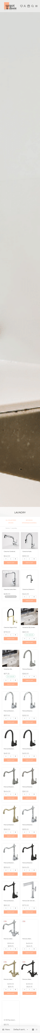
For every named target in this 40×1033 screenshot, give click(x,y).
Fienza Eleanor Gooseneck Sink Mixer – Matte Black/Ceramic (27, 749)
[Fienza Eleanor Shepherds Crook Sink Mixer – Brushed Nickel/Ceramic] (29, 776)
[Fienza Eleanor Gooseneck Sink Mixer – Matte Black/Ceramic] (29, 738)
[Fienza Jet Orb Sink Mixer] (29, 890)
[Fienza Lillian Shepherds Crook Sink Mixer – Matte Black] (29, 968)
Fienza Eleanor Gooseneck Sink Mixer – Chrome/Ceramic (28, 711)
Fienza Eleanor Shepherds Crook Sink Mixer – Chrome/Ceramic (9, 862)
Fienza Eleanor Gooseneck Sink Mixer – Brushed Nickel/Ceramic (27, 669)
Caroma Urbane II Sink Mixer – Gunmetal (28, 589)
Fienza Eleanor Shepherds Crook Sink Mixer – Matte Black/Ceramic (10, 900)
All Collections (11, 520)
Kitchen (10, 523)
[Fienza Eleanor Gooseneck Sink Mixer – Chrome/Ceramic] (29, 700)
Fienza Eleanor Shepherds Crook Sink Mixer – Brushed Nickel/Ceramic (29, 786)
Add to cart (10, 562)
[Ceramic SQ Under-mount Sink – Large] (29, 616)
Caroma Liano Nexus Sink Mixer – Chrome (10, 589)
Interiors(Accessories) (29, 523)
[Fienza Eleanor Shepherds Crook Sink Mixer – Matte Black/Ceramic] (10, 890)
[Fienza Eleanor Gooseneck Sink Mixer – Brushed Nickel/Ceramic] (29, 658)
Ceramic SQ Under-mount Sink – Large (29, 627)
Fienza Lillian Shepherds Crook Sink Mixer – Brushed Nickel (29, 938)
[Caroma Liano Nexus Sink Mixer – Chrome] (10, 578)
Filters (7, 1030)
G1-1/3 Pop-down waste (9, 1020)
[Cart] (28, 6)
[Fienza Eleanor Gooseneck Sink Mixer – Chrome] (10, 700)
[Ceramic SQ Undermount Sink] (10, 658)
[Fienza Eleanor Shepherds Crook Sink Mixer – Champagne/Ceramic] (10, 814)
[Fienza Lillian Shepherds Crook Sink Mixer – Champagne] (10, 968)
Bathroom (29, 520)
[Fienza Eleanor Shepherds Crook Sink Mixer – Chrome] (29, 814)
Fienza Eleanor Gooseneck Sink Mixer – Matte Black (10, 749)
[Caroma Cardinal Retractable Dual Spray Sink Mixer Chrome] (10, 540)
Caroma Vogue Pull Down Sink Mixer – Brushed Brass (10, 627)
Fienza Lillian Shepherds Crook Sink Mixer (9, 938)
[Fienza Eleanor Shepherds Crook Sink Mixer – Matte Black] (29, 852)
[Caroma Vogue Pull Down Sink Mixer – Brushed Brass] (10, 616)
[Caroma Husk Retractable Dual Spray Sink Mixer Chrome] (29, 540)
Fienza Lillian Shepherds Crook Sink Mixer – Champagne (9, 979)
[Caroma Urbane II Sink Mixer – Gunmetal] (29, 578)
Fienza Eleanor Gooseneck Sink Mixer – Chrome (9, 711)
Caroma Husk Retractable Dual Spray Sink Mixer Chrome (28, 551)
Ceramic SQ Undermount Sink (10, 669)
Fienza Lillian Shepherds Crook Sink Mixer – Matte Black (28, 979)
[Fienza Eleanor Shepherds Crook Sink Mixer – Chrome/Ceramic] (10, 852)
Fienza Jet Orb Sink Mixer (28, 900)
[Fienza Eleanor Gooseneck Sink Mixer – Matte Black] (10, 738)
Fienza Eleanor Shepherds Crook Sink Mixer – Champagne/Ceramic (11, 825)
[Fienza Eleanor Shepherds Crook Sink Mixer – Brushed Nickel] (10, 776)
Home (8, 528)
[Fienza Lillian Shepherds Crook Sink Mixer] (10, 928)
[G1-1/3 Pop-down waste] (10, 1009)
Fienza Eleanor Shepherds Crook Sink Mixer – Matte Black (28, 862)
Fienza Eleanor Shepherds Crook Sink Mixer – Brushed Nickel (11, 786)
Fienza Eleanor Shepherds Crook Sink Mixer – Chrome (29, 825)
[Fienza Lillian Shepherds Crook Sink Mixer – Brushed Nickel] (29, 928)
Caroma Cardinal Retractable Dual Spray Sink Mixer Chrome (9, 551)
